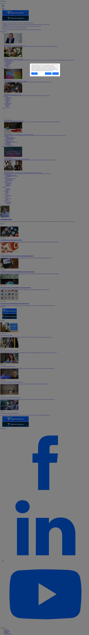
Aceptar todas (55, 73)
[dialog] (45, 69)
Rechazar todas (48, 73)
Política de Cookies (50, 70)
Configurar (34, 73)
